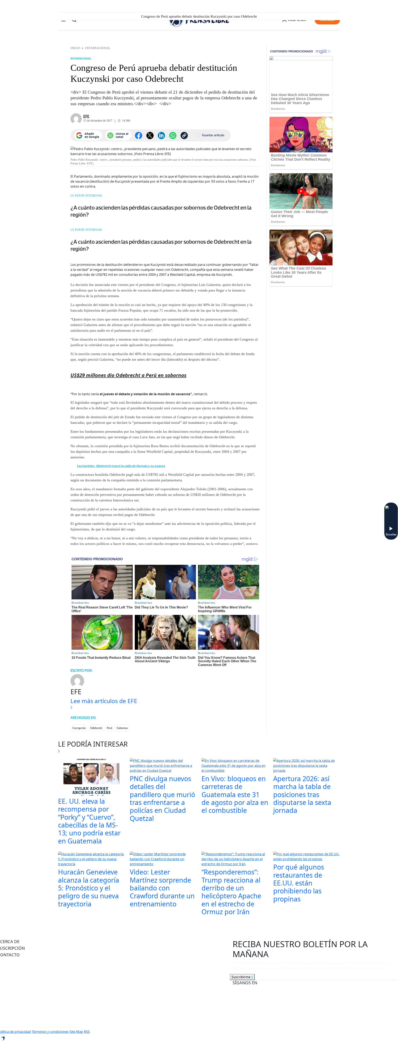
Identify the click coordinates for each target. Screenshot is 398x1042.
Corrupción (79, 728)
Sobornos (122, 728)
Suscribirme (241, 977)
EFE (86, 116)
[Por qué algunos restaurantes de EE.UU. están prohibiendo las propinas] (306, 857)
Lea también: (121, 466)
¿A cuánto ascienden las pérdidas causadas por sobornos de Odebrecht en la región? (160, 211)
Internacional (97, 48)
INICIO (75, 48)
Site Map (76, 1031)
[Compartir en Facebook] (139, 135)
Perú (109, 728)
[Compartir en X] (150, 135)
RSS (87, 1031)
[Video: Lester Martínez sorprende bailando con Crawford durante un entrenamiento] (163, 859)
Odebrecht (96, 728)
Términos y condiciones (50, 1031)
